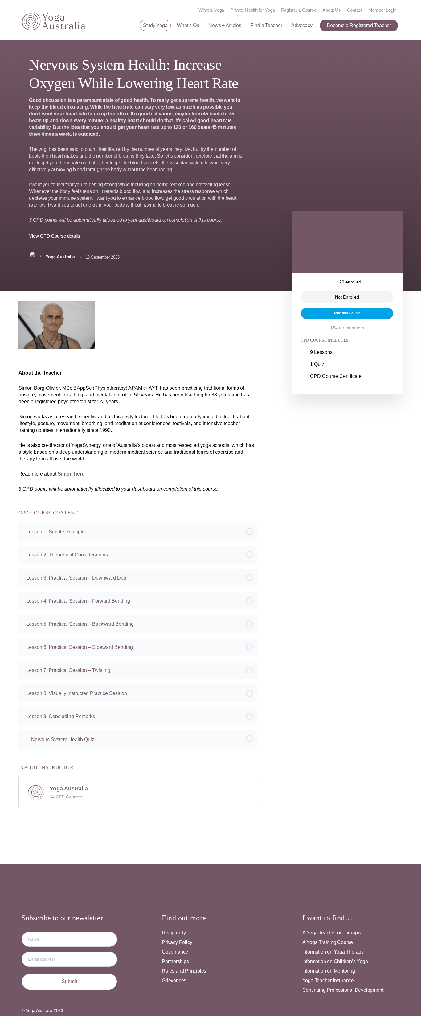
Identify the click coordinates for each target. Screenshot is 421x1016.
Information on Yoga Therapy (333, 951)
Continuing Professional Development (342, 990)
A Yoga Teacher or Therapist (332, 932)
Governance (175, 951)
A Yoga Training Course (327, 942)
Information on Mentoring (328, 971)
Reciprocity (174, 932)
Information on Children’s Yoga (335, 961)
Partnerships (175, 961)
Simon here (71, 473)
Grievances (174, 980)
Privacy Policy (177, 942)
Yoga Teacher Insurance (328, 980)
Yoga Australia (69, 788)
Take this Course (347, 313)
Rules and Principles (184, 971)
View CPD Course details (55, 236)
